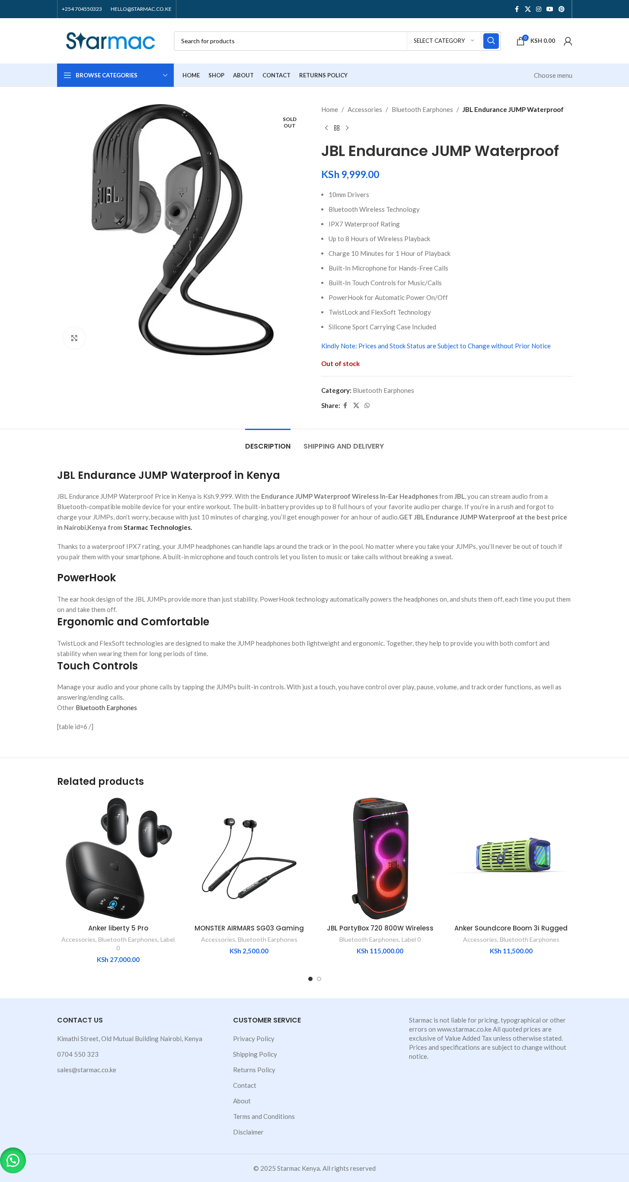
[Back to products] (337, 128)
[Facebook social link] (517, 9)
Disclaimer (248, 1132)
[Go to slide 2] (319, 979)
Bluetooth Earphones (422, 109)
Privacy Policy (254, 1038)
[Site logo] (111, 40)
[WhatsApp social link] (367, 405)
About (242, 1101)
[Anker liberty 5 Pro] (118, 858)
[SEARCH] (491, 41)
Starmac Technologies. (158, 527)
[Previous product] (326, 128)
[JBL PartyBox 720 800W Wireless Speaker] (380, 858)
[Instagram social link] (538, 9)
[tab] (268, 442)
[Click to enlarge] (74, 338)
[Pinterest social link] (561, 9)
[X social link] (527, 9)
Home (329, 109)
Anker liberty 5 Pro (118, 928)
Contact (244, 1085)
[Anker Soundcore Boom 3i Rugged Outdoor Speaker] (511, 858)
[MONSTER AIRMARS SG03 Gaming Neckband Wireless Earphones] (249, 858)
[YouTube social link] (550, 9)
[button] (13, 1160)
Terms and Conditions (264, 1116)
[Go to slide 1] (310, 979)
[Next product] (347, 128)
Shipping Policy (255, 1054)
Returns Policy (254, 1070)
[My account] (568, 41)
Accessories (365, 109)
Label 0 (411, 939)
